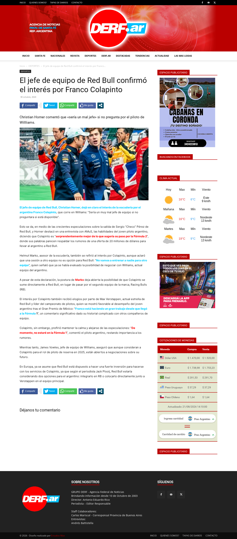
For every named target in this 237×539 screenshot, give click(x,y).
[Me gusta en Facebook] (87, 105)
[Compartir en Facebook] (29, 105)
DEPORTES (90, 55)
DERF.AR (106, 55)
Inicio (22, 66)
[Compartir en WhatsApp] (68, 105)
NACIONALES (58, 55)
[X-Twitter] (214, 2)
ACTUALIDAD (162, 55)
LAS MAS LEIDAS (183, 55)
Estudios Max (58, 535)
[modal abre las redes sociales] (100, 105)
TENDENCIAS (142, 55)
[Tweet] (50, 105)
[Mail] (208, 2)
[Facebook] (202, 2)
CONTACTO (76, 2)
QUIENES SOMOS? (38, 2)
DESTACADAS (123, 55)
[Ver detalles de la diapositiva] (187, 285)
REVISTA (74, 55)
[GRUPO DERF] (118, 28)
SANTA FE (40, 55)
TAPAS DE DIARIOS (59, 2)
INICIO (23, 2)
